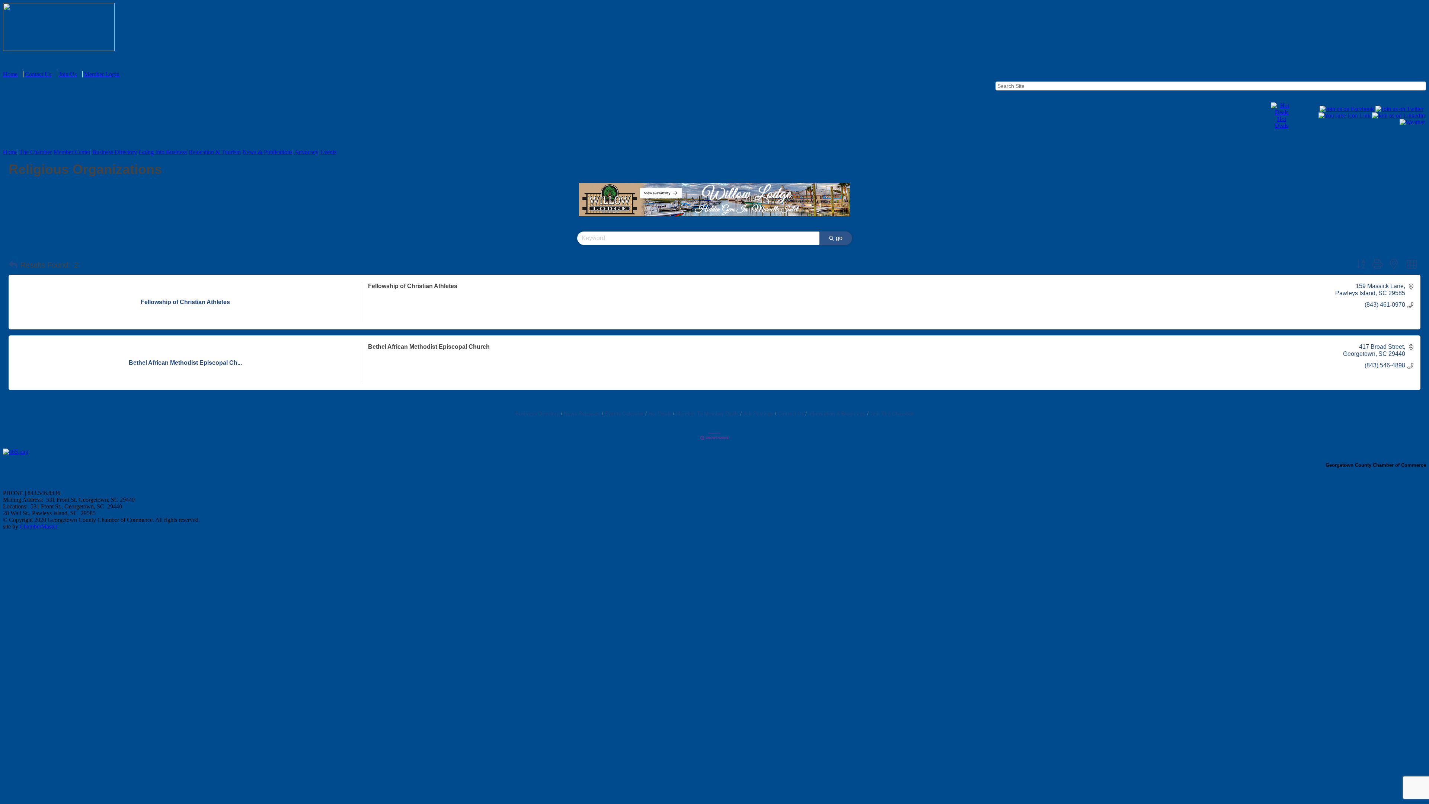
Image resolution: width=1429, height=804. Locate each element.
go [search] (839, 238)
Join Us (68, 74)
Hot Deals (1281, 122)
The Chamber (35, 152)
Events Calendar (624, 414)
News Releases (582, 414)
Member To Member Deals (707, 414)
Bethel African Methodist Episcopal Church (429, 347)
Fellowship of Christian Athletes (412, 286)
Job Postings (758, 414)
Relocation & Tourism (215, 152)
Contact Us (38, 74)
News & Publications (267, 152)
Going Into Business (163, 152)
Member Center (72, 152)
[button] (13, 265)
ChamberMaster (38, 526)
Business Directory (114, 152)
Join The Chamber (892, 414)
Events (328, 152)
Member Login (101, 74)
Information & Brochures (837, 414)
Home (10, 74)
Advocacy (306, 152)
